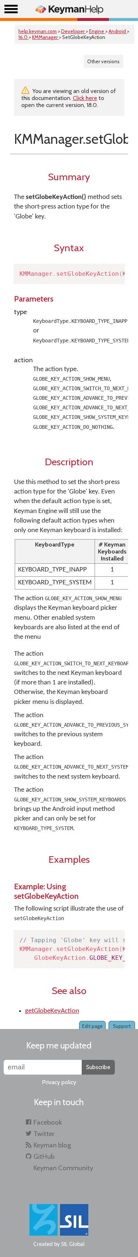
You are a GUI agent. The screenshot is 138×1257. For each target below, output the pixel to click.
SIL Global (73, 1244)
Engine (97, 31)
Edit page (92, 1026)
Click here (85, 98)
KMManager (45, 37)
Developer (73, 31)
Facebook (47, 1122)
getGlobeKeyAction (52, 1011)
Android (118, 31)
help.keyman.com (37, 31)
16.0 (23, 37)
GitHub (43, 1156)
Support (122, 1026)
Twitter (43, 1133)
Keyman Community (63, 1168)
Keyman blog (52, 1145)
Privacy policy (59, 1082)
